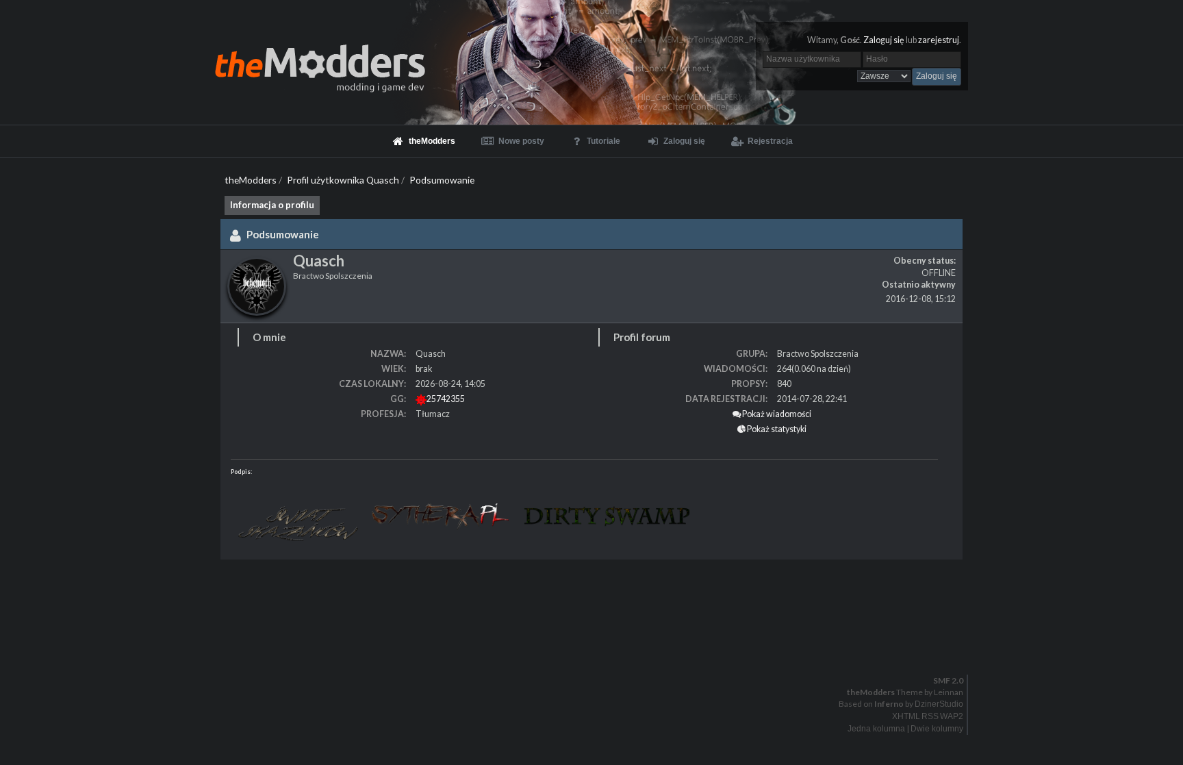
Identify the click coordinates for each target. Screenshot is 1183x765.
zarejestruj (938, 40)
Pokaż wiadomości (776, 414)
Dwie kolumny (937, 728)
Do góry (597, 652)
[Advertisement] (411, 600)
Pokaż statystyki (776, 429)
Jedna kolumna (876, 728)
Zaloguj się (883, 40)
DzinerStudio (939, 704)
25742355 (446, 399)
